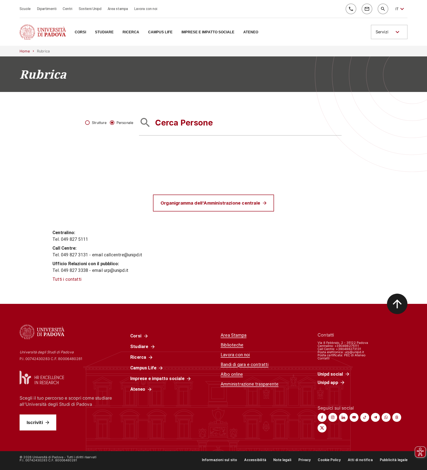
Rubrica (43, 74)
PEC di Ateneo (354, 355)
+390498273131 (348, 349)
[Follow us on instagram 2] (332, 417)
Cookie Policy (329, 460)
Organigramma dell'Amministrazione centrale (210, 203)
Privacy (304, 460)
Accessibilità (255, 460)
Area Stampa (233, 335)
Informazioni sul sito (219, 460)
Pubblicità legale (393, 460)
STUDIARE (104, 32)
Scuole (25, 9)
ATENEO (250, 32)
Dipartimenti (46, 9)
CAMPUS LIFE (160, 32)
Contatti (324, 358)
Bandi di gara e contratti (244, 364)
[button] (389, 32)
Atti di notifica (360, 460)
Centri (67, 9)
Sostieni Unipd (90, 9)
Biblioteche (232, 345)
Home (25, 51)
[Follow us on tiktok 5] (364, 417)
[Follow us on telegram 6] (375, 417)
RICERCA (131, 32)
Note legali (282, 460)
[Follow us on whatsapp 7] (386, 417)
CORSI (80, 32)
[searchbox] (240, 122)
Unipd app (328, 382)
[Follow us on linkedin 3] (343, 417)
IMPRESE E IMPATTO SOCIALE (207, 32)
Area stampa (118, 9)
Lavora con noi (145, 9)
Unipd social (330, 374)
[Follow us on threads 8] (396, 417)
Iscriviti (35, 422)
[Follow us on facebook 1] (322, 417)
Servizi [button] (382, 32)
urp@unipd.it (354, 352)
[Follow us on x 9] (322, 428)
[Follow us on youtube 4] (354, 417)
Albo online (232, 374)
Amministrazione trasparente (249, 384)
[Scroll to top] (397, 304)
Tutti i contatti (66, 279)
